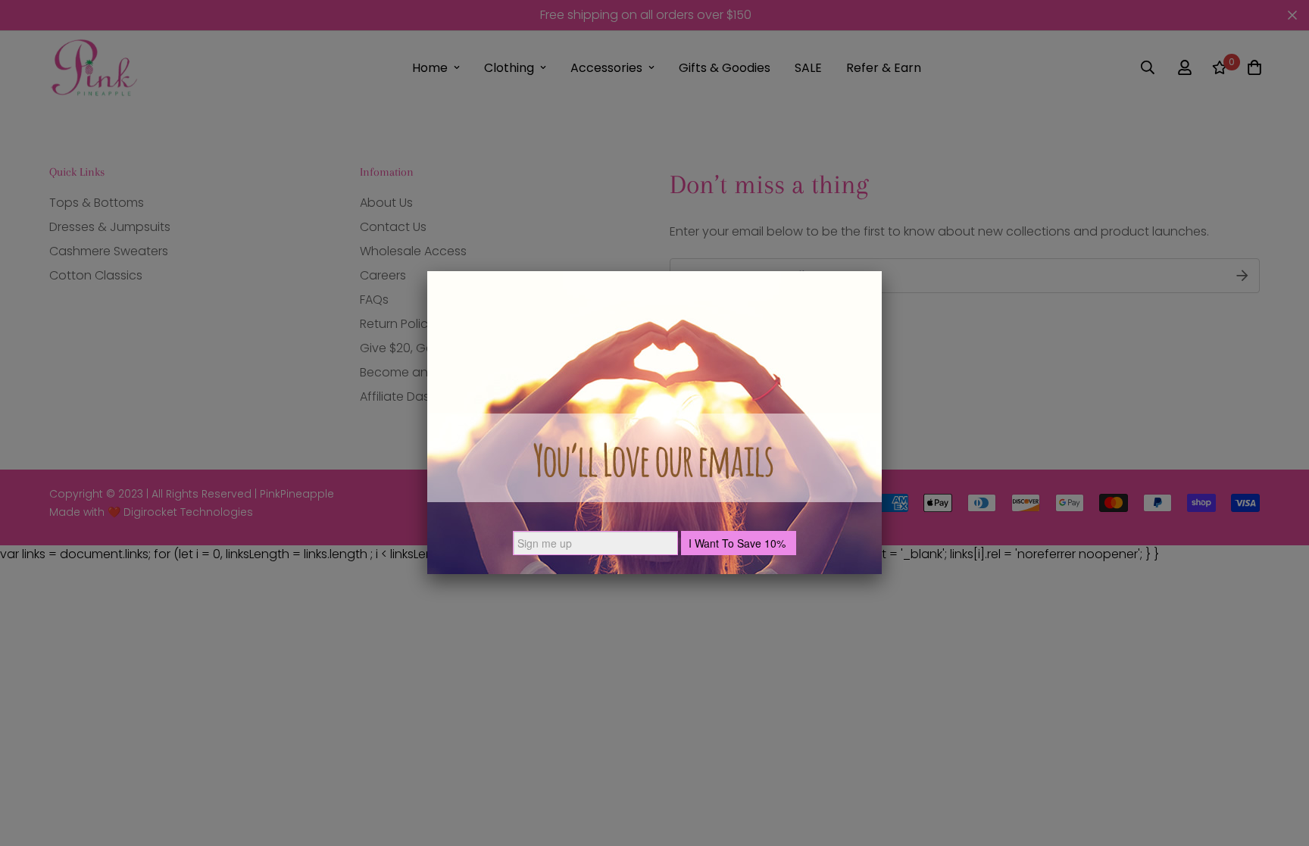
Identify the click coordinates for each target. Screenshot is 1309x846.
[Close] (881, 271)
